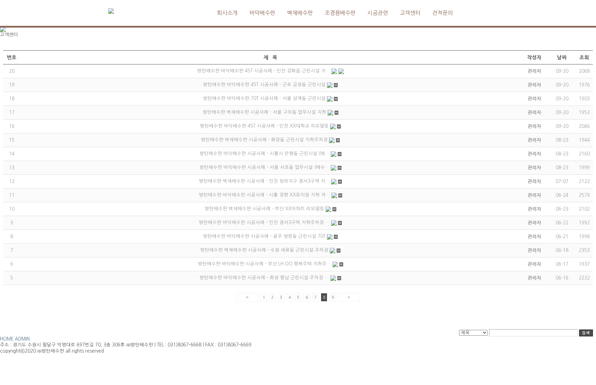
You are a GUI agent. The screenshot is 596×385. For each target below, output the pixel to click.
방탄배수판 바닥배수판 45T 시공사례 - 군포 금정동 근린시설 (264, 84)
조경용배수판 (340, 13)
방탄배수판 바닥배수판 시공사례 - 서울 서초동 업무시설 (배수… (264, 167)
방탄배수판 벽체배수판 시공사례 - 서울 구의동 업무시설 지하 (264, 112)
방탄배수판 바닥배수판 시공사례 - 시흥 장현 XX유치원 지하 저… (264, 195)
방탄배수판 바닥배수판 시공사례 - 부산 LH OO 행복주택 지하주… (264, 264)
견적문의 (442, 13)
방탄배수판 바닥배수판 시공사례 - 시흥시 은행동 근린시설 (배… (264, 153)
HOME (6, 339)
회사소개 (227, 13)
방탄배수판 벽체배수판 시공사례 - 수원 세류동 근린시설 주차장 (264, 250)
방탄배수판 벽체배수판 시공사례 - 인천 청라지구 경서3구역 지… (264, 181)
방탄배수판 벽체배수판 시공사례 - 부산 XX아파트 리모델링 (264, 208)
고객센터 (410, 13)
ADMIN (22, 339)
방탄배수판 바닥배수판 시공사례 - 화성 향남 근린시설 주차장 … (264, 277)
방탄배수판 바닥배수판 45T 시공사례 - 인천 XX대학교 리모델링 (264, 126)
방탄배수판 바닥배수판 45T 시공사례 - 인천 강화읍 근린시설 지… (263, 71)
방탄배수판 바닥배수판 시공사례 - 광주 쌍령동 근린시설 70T (264, 236)
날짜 (562, 57)
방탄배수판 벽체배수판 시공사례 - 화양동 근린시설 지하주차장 (264, 140)
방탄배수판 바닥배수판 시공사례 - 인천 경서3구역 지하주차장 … (264, 222)
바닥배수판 (262, 13)
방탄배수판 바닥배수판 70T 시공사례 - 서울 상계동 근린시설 (264, 98)
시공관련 (377, 13)
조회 (584, 57)
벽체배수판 (300, 13)
